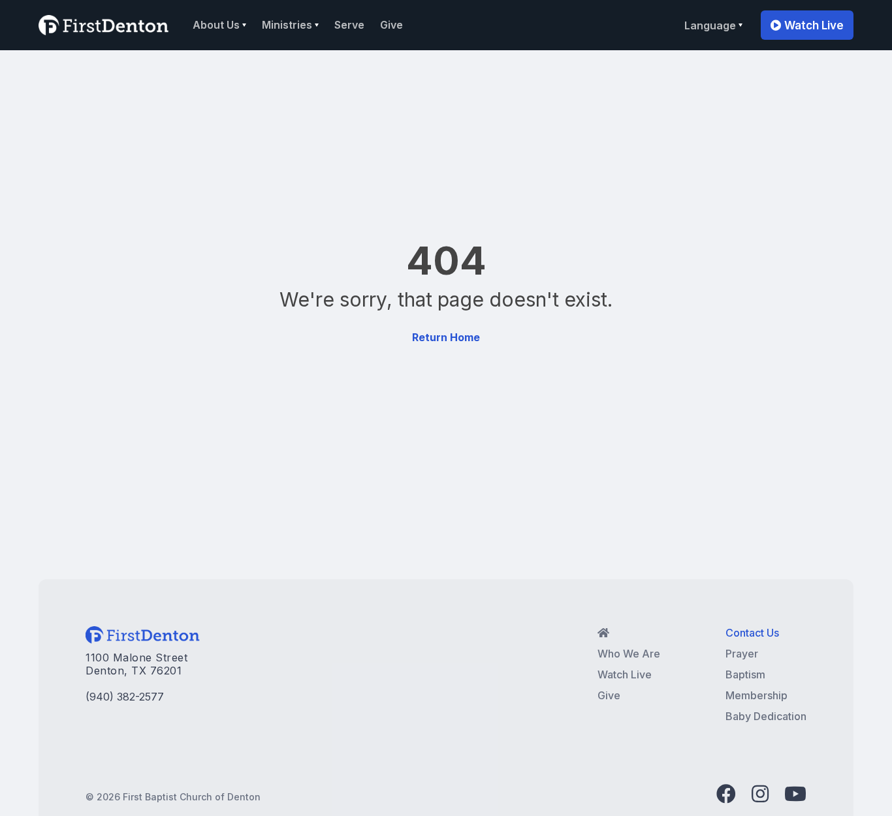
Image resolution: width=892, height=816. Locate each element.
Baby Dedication (765, 716)
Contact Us (752, 632)
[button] (219, 24)
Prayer (741, 653)
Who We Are (628, 653)
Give (391, 24)
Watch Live (807, 25)
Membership (756, 695)
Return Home (446, 337)
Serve (349, 24)
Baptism (745, 674)
